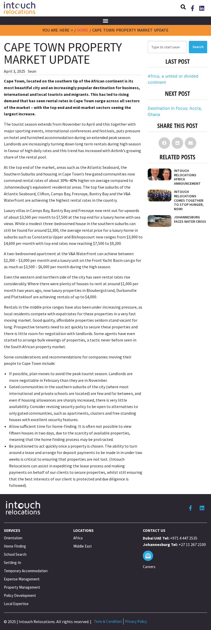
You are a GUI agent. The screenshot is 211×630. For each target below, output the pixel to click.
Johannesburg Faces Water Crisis (190, 219)
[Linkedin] (202, 8)
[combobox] (167, 47)
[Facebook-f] (192, 8)
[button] (183, 7)
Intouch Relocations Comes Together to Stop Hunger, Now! (189, 200)
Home (82, 30)
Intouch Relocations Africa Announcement (187, 177)
